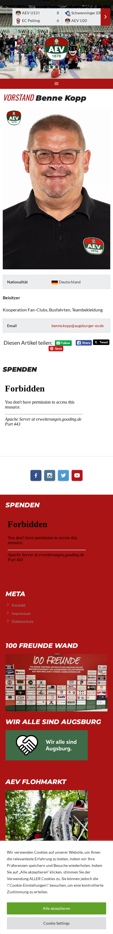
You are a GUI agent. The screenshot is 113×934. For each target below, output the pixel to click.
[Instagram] (49, 475)
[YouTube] (77, 475)
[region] (56, 887)
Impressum (21, 613)
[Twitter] (63, 475)
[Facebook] (35, 475)
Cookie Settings (56, 923)
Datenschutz (22, 621)
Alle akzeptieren (56, 908)
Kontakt (19, 605)
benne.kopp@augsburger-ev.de (78, 325)
